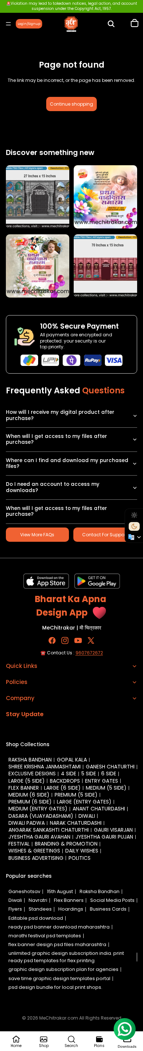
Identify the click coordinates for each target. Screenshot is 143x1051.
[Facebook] (52, 640)
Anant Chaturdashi (99, 808)
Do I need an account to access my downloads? (52, 487)
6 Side (108, 773)
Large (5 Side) (26, 781)
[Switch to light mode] (134, 515)
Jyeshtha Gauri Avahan (39, 836)
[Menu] (8, 23)
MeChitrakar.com (58, 1018)
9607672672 (89, 652)
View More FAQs (37, 535)
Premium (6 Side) (30, 801)
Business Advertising (35, 858)
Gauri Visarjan (113, 829)
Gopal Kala (72, 759)
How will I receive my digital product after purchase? (60, 415)
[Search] (111, 23)
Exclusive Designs (32, 773)
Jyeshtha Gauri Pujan (104, 836)
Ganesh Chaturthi (110, 766)
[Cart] (134, 24)
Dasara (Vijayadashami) (40, 816)
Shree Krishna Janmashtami (44, 766)
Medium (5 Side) (106, 787)
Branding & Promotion (66, 843)
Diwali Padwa (26, 823)
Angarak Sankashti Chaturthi (48, 829)
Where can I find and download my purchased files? (67, 463)
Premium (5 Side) (76, 794)
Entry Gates (101, 781)
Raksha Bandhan (30, 759)
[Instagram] (64, 640)
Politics (80, 858)
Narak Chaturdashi (76, 823)
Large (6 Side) (62, 787)
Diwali (86, 816)
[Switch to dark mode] (134, 526)
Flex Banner (23, 787)
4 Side (68, 773)
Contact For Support (104, 535)
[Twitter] (91, 640)
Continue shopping (71, 104)
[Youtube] (78, 640)
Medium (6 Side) (29, 794)
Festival (19, 843)
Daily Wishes (81, 850)
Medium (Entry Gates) (37, 808)
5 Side (88, 773)
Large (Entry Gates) (84, 801)
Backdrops (65, 781)
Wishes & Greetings (34, 850)
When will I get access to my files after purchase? (56, 439)
